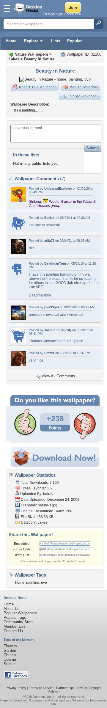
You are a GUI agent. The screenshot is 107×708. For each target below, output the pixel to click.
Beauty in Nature (39, 59)
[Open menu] (6, 8)
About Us (12, 608)
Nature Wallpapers (31, 54)
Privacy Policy (16, 688)
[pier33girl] (18, 319)
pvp (44, 582)
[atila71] (18, 252)
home (19, 582)
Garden (10, 650)
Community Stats (19, 622)
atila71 (49, 240)
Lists (55, 41)
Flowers (10, 646)
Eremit (49, 353)
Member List (14, 626)
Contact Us (13, 631)
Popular (74, 41)
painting (32, 582)
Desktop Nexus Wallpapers (28, 8)
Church (10, 655)
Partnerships (65, 688)
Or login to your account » (62, 14)
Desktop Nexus (44, 696)
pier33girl (51, 307)
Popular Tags (15, 617)
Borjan (49, 217)
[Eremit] (18, 364)
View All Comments (58, 376)
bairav (48, 494)
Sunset (10, 664)
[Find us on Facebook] (16, 677)
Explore (31, 41)
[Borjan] (18, 229)
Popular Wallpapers (20, 613)
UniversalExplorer (58, 188)
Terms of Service (41, 688)
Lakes (14, 59)
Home (11, 41)
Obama (10, 659)
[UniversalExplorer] (18, 200)
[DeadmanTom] (16, 275)
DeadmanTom (55, 263)
